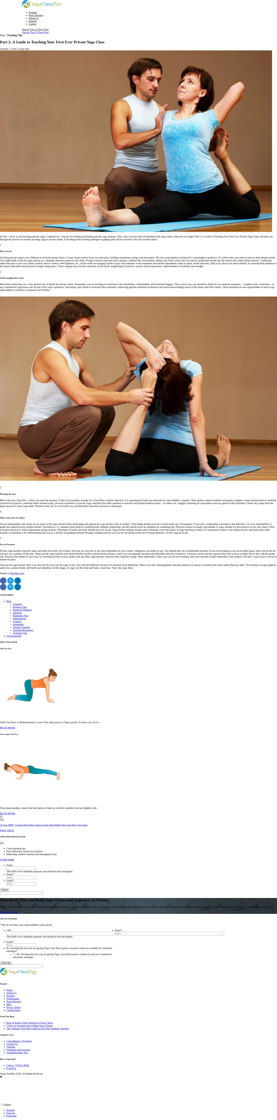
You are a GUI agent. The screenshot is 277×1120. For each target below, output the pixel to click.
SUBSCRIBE (7, 859)
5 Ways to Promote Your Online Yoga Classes (29, 1025)
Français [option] (10, 1113)
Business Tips (20, 607)
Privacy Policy (13, 1007)
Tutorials (10, 1047)
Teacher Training (21, 627)
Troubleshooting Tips (17, 1052)
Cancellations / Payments (19, 1041)
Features (33, 12)
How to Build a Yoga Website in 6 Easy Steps (29, 1022)
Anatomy (17, 604)
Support (33, 21)
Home (9, 990)
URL (9, 930)
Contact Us (12, 1044)
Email (9, 865)
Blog (8, 601)
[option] (141, 1110)
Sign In (25, 29)
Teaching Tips (17, 573)
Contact (32, 24)
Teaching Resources (23, 630)
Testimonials (12, 998)
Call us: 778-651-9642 (17, 1065)
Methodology (19, 618)
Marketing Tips (20, 615)
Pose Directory (36, 15)
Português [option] (11, 1116)
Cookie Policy (13, 1010)
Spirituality (18, 624)
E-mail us (11, 1068)
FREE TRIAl (7, 830)
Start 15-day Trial (9, 912)
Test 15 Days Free (39, 29)
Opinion (17, 621)
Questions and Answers (18, 1049)
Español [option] (10, 1110)
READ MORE (7, 727)
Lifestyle (17, 612)
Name (10, 874)
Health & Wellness (22, 610)
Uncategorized (13, 636)
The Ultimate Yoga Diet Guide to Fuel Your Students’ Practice (37, 1028)
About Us (33, 18)
